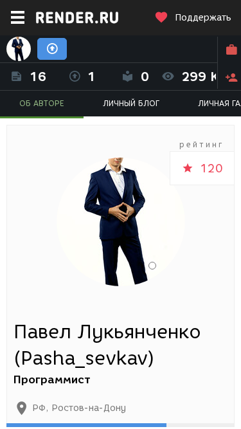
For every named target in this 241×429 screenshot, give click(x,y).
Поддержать (203, 17)
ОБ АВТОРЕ (41, 103)
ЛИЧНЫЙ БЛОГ (131, 103)
